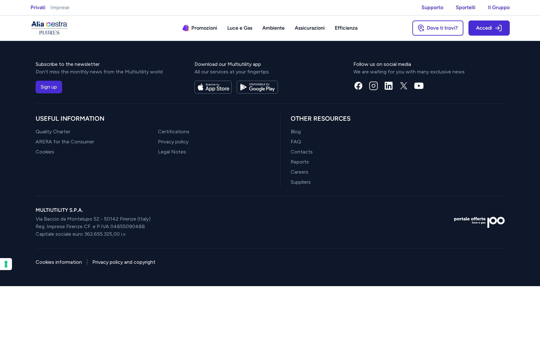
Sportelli (465, 7)
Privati (38, 7)
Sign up (49, 87)
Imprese (59, 7)
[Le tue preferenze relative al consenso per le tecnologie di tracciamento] (6, 264)
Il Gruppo (499, 7)
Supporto (432, 7)
